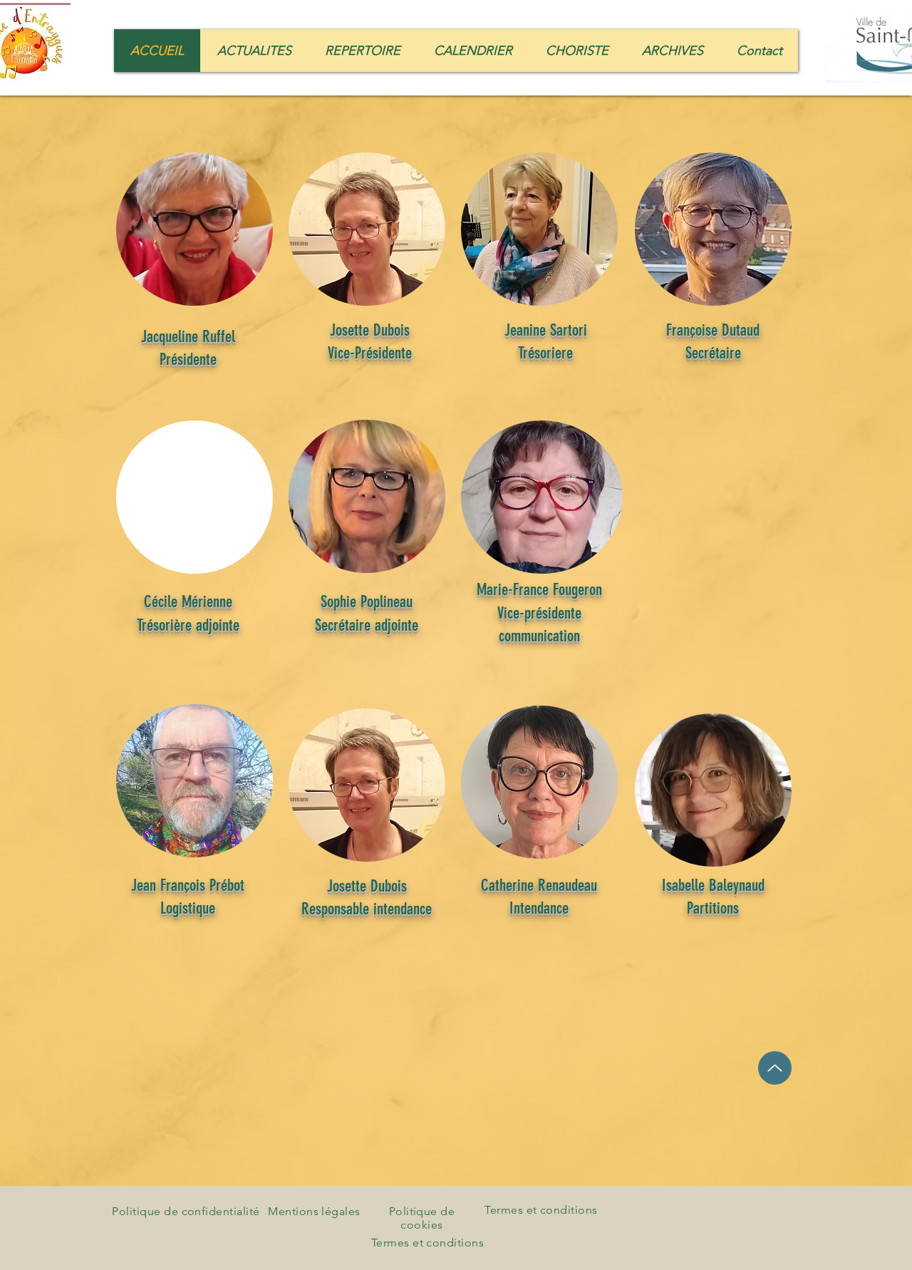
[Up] (775, 1068)
